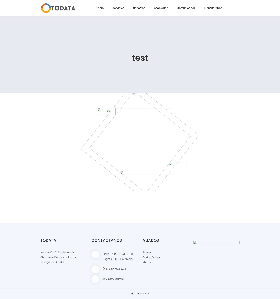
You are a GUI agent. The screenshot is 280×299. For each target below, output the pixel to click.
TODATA (144, 293)
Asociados (161, 8)
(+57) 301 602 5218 (114, 269)
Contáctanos (213, 8)
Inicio (100, 8)
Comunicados (186, 8)
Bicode (146, 252)
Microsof (147, 262)
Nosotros (139, 8)
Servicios (118, 8)
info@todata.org (113, 279)
